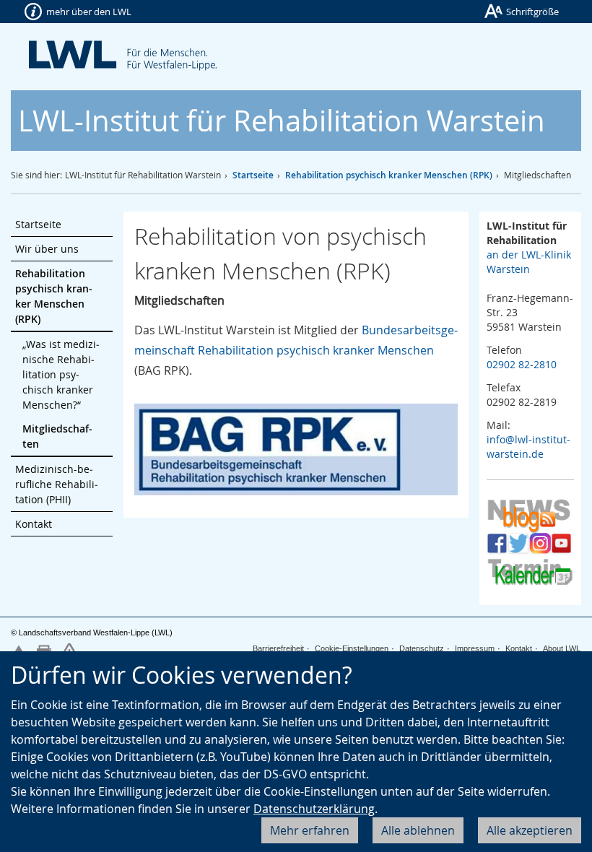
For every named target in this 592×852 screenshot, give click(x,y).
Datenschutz (421, 648)
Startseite (253, 175)
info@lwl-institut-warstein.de (528, 446)
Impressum (475, 648)
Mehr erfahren (309, 830)
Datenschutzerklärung (314, 809)
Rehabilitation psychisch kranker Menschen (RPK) (388, 175)
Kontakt (33, 524)
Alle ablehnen (418, 830)
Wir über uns (47, 249)
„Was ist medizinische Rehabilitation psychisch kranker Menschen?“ (61, 374)
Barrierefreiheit (278, 648)
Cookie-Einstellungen (351, 648)
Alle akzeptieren (530, 830)
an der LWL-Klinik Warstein (529, 262)
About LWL (561, 648)
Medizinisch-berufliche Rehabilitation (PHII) (56, 484)
